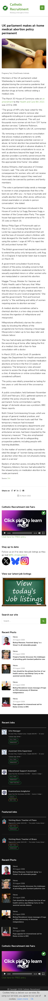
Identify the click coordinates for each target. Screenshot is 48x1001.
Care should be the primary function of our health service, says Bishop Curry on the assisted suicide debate (29, 673)
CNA (8, 478)
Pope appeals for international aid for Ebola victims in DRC (27, 705)
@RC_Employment (18, 555)
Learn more (22, 999)
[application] (24, 522)
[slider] (22, 533)
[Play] (5, 533)
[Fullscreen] (43, 533)
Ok (32, 999)
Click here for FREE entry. (14, 536)
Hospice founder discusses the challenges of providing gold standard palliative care (29, 658)
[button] (24, 523)
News (15, 637)
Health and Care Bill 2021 (32, 101)
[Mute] (39, 533)
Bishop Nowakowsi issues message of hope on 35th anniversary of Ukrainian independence (29, 690)
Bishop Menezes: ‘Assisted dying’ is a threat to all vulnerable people (27, 643)
